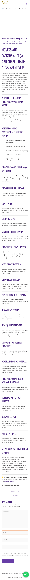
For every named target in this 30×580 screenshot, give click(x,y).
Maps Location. (9, 481)
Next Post (15, 495)
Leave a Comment (7, 42)
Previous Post (15, 492)
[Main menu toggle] (26, 4)
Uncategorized (18, 42)
